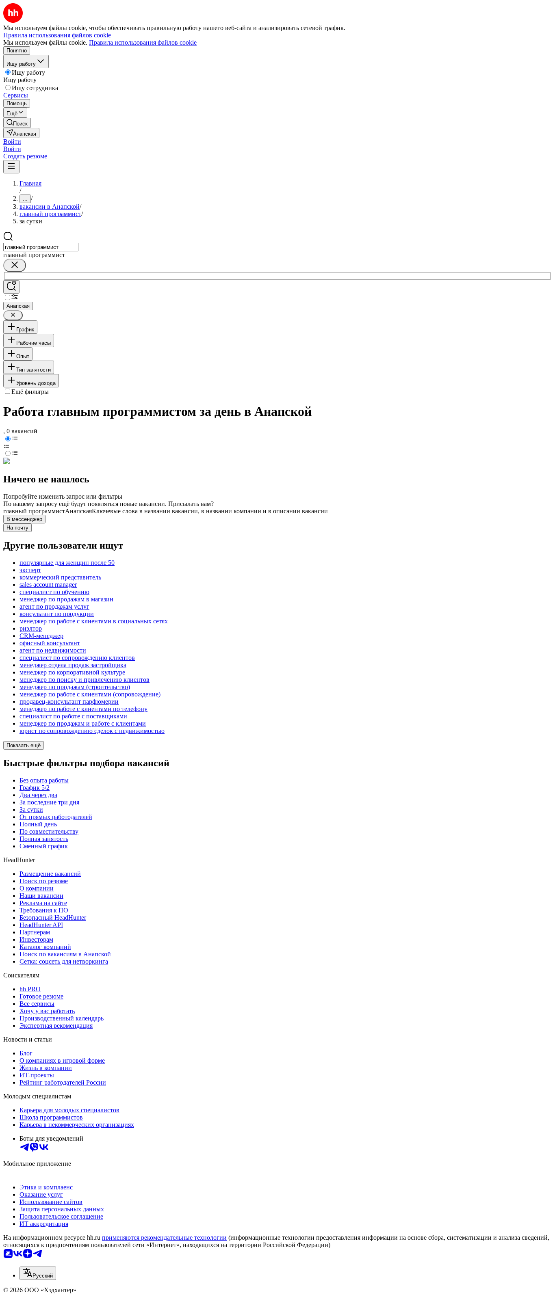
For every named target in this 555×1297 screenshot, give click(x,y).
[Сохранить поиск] (11, 287)
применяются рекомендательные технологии (164, 1237)
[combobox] (40, 247)
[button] (12, 141)
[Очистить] (14, 265)
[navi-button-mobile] (11, 166)
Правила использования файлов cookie (143, 42)
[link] (17, 123)
